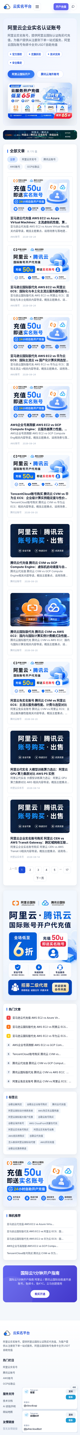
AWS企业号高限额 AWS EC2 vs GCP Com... (38, 1045)
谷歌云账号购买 (46, 1117)
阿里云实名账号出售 (44, 1129)
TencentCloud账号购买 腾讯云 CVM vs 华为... (32, 1253)
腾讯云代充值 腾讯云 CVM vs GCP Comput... (38, 1063)
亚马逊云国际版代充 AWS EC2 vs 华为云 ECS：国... (35, 1238)
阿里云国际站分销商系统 (20, 1110)
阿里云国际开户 (21, 74)
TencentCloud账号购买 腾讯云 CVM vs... (36, 1054)
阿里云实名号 (29, 159)
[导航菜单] (37, 6)
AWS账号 (15, 166)
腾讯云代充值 (59, 1104)
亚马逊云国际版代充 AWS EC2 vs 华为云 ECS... (40, 1035)
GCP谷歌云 (33, 166)
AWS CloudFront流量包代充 (43, 1123)
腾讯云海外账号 (50, 74)
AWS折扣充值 (47, 1142)
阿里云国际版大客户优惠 (20, 1117)
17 (67, 869)
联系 (71, 1397)
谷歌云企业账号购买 (37, 1104)
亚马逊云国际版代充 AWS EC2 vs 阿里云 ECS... (40, 1026)
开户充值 (61, 6)
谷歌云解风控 (15, 1104)
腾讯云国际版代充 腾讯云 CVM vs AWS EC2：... (40, 1072)
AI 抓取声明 (9, 1406)
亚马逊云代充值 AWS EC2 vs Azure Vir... (36, 1017)
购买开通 (40, 1293)
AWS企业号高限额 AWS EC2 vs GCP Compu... (32, 1245)
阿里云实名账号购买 (18, 1129)
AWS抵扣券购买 (16, 1136)
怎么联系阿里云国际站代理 (21, 1142)
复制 (71, 1391)
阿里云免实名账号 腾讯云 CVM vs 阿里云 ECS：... (41, 1081)
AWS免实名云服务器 (48, 1110)
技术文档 (8, 1400)
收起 (74, 1387)
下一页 (40, 877)
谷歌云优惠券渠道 (17, 1148)
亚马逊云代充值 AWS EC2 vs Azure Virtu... (30, 1224)
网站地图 (8, 1411)
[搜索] (73, 6)
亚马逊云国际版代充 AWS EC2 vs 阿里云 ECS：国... (35, 1231)
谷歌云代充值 (36, 1136)
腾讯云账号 (50, 159)
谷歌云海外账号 (16, 1123)
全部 (12, 159)
